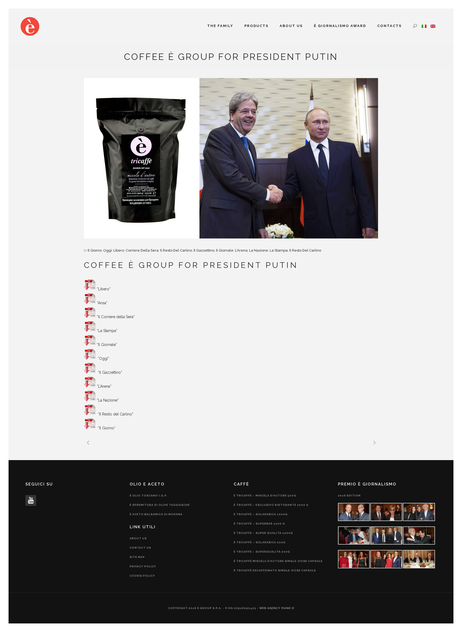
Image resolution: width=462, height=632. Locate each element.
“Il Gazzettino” (109, 372)
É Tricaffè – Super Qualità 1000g (263, 532)
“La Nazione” (108, 400)
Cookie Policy (142, 575)
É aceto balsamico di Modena (156, 514)
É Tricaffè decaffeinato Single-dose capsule (275, 570)
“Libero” (104, 289)
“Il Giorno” (106, 428)
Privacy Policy (143, 566)
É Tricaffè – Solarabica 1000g (261, 514)
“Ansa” (102, 303)
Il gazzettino (204, 250)
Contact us (140, 547)
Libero (118, 250)
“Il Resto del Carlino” (115, 414)
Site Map (137, 557)
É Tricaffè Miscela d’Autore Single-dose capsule (278, 561)
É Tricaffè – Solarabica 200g (260, 542)
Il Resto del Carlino (176, 250)
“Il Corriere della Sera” (116, 317)
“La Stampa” (107, 331)
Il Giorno (95, 250)
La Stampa (279, 250)
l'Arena (241, 250)
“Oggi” (103, 358)
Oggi (107, 250)
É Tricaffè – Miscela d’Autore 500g (265, 495)
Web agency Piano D (276, 608)
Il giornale (224, 250)
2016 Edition (349, 495)
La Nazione (258, 250)
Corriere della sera (142, 250)
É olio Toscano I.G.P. (148, 495)
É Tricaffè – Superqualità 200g (262, 551)
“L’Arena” (104, 386)
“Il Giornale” (107, 344)
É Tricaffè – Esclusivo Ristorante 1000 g (271, 504)
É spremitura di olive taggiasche (160, 504)
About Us (138, 538)
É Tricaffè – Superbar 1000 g (259, 523)
